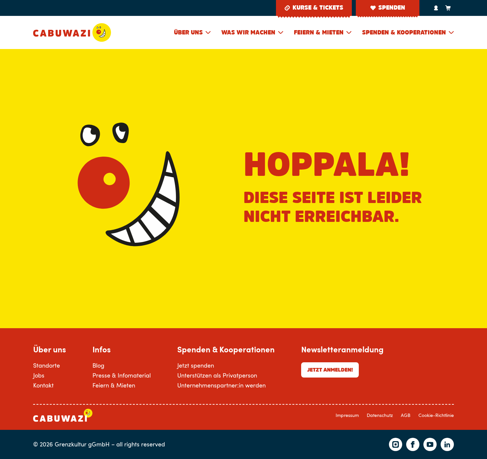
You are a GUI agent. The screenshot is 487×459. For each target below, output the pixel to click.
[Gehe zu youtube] (430, 444)
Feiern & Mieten (319, 32)
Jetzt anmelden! (330, 369)
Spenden (391, 8)
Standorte (46, 365)
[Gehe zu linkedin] (447, 444)
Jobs (38, 375)
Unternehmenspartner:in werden (221, 385)
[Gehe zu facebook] (412, 444)
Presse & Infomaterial (121, 375)
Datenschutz (380, 415)
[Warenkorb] (448, 8)
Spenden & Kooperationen (404, 32)
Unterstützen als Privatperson (217, 375)
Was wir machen (248, 32)
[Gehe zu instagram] (395, 444)
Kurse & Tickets (318, 8)
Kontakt (43, 385)
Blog (98, 365)
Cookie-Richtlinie (436, 415)
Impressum (347, 415)
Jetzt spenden (195, 365)
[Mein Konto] (436, 8)
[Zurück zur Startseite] (72, 32)
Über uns (188, 32)
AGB (405, 415)
